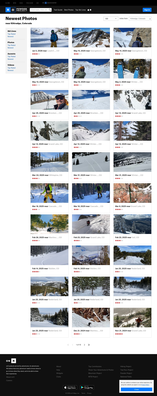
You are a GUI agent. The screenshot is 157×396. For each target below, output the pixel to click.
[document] (136, 386)
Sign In (147, 10)
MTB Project (93, 377)
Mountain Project (95, 373)
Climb (8, 3)
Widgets (59, 373)
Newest (10, 36)
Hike (21, 3)
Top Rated (12, 34)
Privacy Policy (145, 385)
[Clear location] (150, 18)
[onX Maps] (11, 362)
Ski (38, 3)
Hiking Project (125, 366)
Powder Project (126, 373)
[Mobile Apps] (89, 10)
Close (136, 389)
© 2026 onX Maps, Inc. (73, 393)
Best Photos (68, 10)
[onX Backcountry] (49, 3)
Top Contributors (94, 366)
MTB (14, 3)
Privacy (89, 393)
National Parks (126, 377)
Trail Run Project (126, 370)
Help (58, 370)
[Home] (17, 9)
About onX (10, 377)
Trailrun (29, 3)
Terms (83, 393)
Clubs (58, 377)
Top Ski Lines (80, 10)
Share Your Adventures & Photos (101, 370)
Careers (9, 380)
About (58, 366)
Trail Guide (58, 10)
